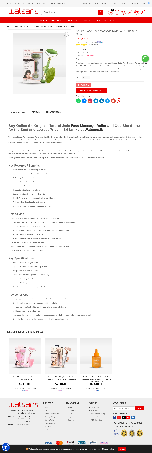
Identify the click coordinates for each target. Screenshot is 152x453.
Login (96, 3)
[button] (110, 12)
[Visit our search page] (100, 12)
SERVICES (85, 20)
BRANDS (71, 20)
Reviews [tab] (36, 112)
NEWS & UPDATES (104, 20)
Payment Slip (134, 3)
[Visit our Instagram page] (123, 12)
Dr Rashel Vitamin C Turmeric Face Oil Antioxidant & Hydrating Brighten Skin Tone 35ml (97, 379)
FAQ (143, 3)
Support (113, 3)
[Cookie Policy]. (108, 449)
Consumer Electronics (22, 26)
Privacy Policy (50, 417)
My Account (87, 3)
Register (104, 3)
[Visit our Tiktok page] (124, 417)
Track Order (72, 410)
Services (123, 3)
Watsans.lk (94, 130)
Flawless (84, 49)
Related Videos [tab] (53, 112)
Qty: (77, 77)
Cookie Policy (50, 423)
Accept (122, 449)
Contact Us (49, 410)
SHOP (42, 20)
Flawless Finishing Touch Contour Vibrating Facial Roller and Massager (61, 378)
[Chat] (145, 58)
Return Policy (50, 420)
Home (9, 26)
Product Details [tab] (17, 112)
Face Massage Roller (88, 126)
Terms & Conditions (52, 414)
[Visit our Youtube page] (136, 12)
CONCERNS (56, 20)
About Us (48, 407)
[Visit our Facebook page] (117, 12)
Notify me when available (91, 90)
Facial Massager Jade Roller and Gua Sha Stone (26, 378)
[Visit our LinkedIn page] (143, 12)
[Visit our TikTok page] (130, 12)
